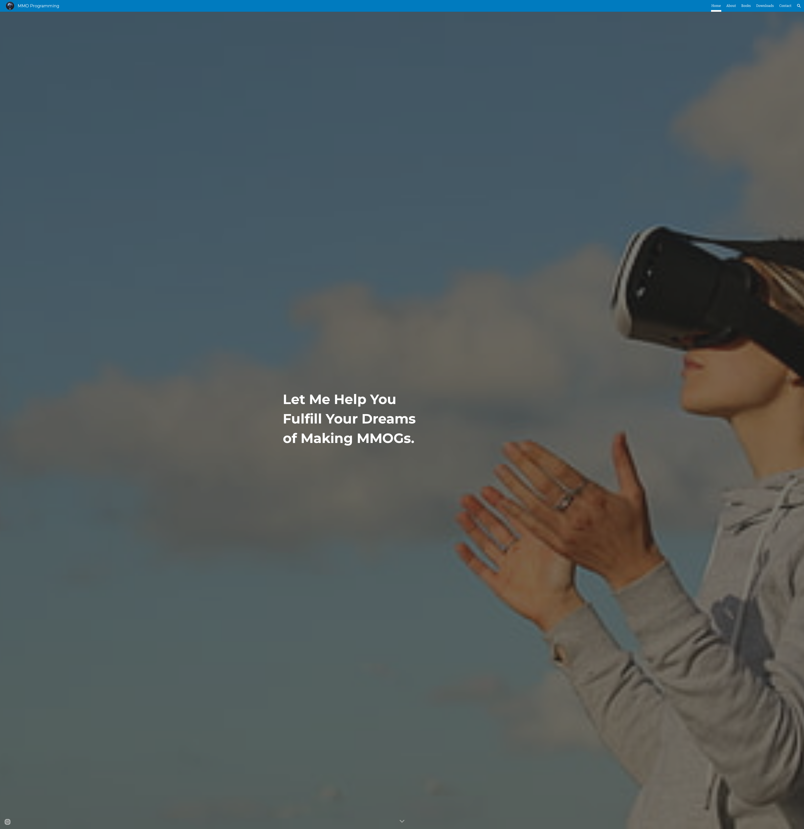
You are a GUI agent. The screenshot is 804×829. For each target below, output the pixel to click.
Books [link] (746, 6)
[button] (799, 6)
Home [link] (716, 6)
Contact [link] (785, 6)
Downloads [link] (765, 6)
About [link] (731, 6)
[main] (350, 420)
